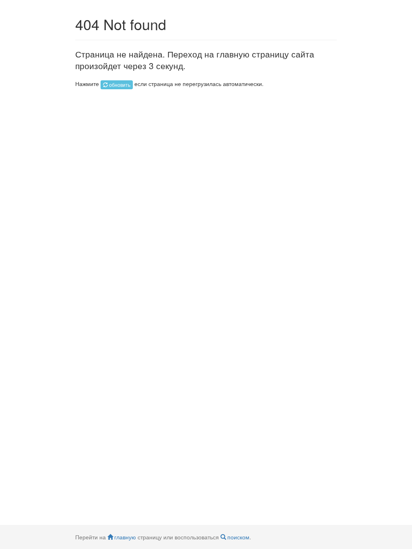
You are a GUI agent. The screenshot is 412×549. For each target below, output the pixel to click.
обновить (119, 84)
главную (125, 537)
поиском (238, 537)
